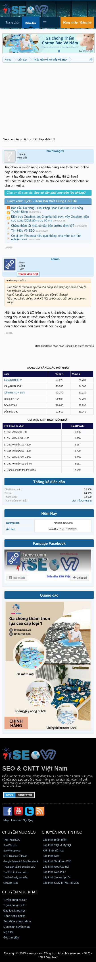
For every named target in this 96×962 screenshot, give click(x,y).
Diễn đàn (30, 23)
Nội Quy (28, 820)
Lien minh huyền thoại (16, 926)
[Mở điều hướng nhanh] (91, 59)
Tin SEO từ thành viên (15, 872)
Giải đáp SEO (10, 883)
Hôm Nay (49, 513)
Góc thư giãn (11, 937)
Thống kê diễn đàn (49, 482)
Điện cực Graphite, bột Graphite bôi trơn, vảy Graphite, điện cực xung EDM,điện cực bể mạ (50, 218)
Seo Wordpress (11, 850)
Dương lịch (13, 522)
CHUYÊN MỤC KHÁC (20, 892)
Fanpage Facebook (49, 543)
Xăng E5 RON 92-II (14, 392)
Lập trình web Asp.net (56, 866)
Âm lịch (10, 529)
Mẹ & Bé (8, 932)
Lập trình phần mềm (55, 839)
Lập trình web (51, 856)
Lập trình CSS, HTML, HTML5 (61, 882)
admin (55, 259)
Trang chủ (12, 22)
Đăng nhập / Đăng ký (77, 22)
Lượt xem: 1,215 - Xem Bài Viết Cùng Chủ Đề (42, 201)
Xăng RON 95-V (13, 380)
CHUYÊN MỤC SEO (18, 832)
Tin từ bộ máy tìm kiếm (15, 877)
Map (6, 820)
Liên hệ (16, 820)
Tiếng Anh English (14, 916)
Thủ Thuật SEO (11, 839)
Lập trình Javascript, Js (57, 877)
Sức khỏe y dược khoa (17, 921)
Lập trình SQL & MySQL (57, 845)
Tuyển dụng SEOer (15, 899)
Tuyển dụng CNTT (14, 905)
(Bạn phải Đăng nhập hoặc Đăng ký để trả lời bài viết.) (64, 346)
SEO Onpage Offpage (15, 856)
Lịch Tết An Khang (82, 500)
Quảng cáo (49, 595)
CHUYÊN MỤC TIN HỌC (62, 832)
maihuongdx (55, 151)
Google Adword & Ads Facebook (20, 861)
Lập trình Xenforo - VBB (57, 861)
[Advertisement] (48, 97)
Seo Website (10, 845)
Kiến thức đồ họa (53, 850)
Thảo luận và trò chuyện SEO (19, 866)
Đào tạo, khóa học (14, 910)
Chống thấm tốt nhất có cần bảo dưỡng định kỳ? (42, 225)
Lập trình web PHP (54, 872)
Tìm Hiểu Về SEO (23, 230)
